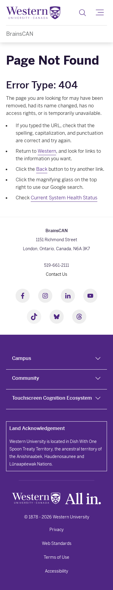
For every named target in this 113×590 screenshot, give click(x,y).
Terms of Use (56, 557)
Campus (21, 358)
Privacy (56, 529)
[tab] (56, 360)
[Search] (82, 12)
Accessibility (56, 571)
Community (25, 378)
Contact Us (56, 274)
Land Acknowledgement (37, 428)
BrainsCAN (19, 34)
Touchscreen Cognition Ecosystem (52, 398)
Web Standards (56, 543)
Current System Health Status (64, 198)
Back (41, 169)
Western (47, 151)
